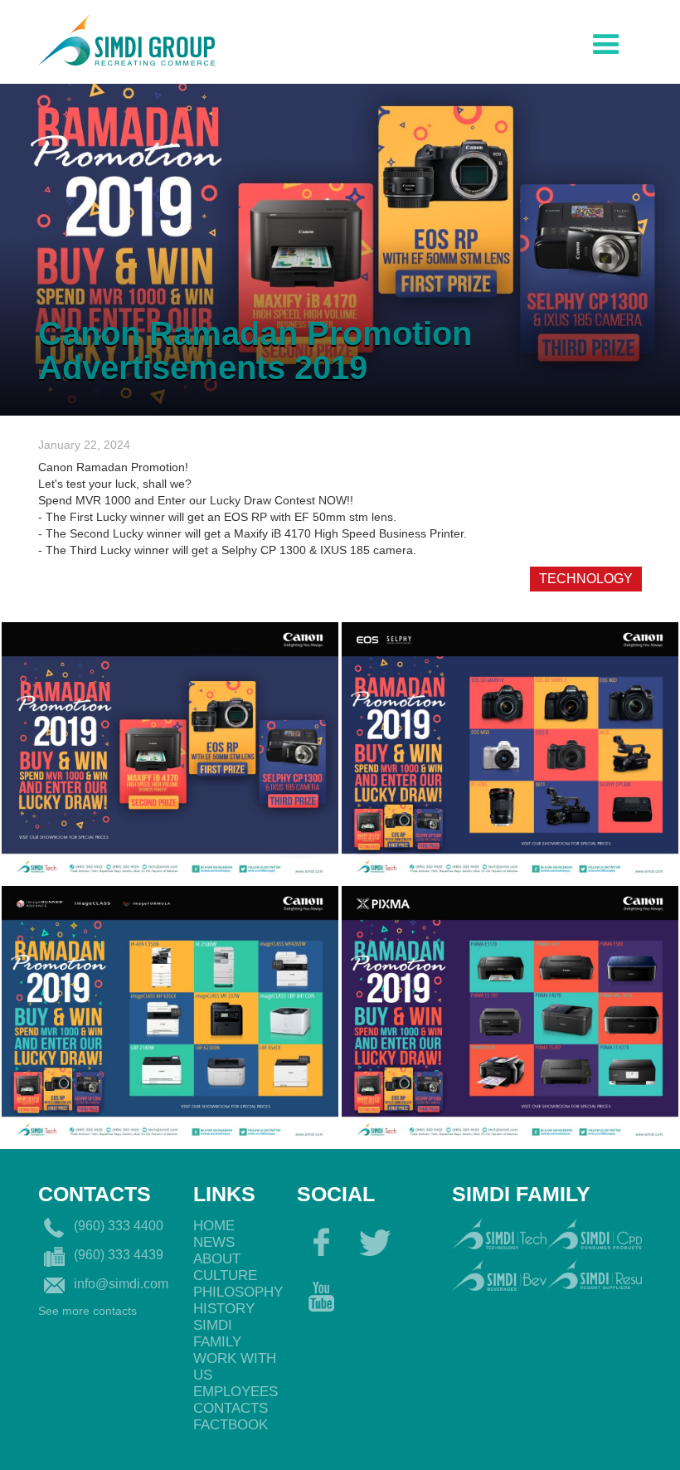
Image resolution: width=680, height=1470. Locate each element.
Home (214, 1226)
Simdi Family (217, 1333)
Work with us (234, 1367)
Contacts (230, 1408)
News (214, 1242)
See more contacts (87, 1310)
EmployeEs (235, 1391)
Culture (225, 1275)
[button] (606, 41)
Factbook (230, 1425)
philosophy (236, 1292)
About (216, 1259)
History (224, 1309)
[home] (126, 38)
